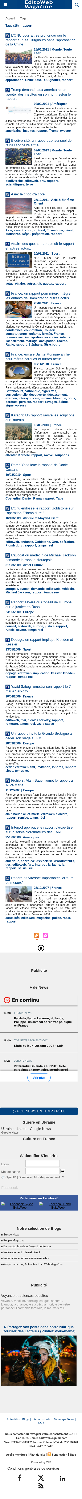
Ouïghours (52, 80)
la (49, 864)
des (8, 864)
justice (49, 626)
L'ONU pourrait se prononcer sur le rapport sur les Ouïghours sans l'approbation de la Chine (40, 39)
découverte (37, 394)
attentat (11, 455)
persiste (25, 402)
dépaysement (57, 394)
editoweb (31, 181)
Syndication (59, 1454)
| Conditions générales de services (32, 1468)
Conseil (49, 330)
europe (38, 626)
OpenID (10, 1177)
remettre (11, 723)
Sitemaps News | (65, 1419)
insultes (29, 130)
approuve (28, 861)
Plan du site (37, 1454)
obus (71, 398)
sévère (21, 629)
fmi (32, 767)
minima (46, 398)
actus (9, 283)
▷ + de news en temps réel (39, 1111)
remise (23, 817)
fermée (47, 333)
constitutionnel (16, 333)
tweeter (65, 130)
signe (9, 405)
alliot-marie (31, 814)
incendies (51, 337)
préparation (40, 234)
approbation (14, 80)
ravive (48, 455)
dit (39, 283)
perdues (11, 402)
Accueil (10, 18)
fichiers (61, 814)
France (59, 333)
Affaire (20, 283)
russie (10, 629)
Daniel (27, 498)
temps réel (37, 817)
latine (56, 864)
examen (11, 398)
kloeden (69, 673)
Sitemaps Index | (42, 1419)
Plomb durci (14, 545)
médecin (67, 588)
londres (57, 767)
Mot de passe (10, 1172)
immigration (34, 337)
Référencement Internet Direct (21, 1252)
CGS (41, 1422)
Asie (8, 230)
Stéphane (35, 344)
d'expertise (44, 861)
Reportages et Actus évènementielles (26, 1258)
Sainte (63, 402)
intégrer (65, 337)
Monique (59, 398)
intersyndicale (29, 398)
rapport (67, 80)
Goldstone (42, 542)
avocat (24, 588)
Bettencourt (14, 391)
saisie (22, 868)
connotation (33, 330)
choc (28, 230)
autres (31, 283)
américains (13, 130)
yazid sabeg (45, 723)
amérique (12, 861)
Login (5, 1164)
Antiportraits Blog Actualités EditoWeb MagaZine (32, 1264)
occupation (47, 341)
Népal (26, 234)
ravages (51, 402)
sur (30, 868)
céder (9, 767)
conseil (10, 626)
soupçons (61, 455)
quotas (48, 283)
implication (41, 673)
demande (38, 588)
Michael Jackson (17, 592)
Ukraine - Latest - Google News (26, 1129)
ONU (38, 80)
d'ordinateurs (64, 861)
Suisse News (11, 1234)
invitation (43, 767)
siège (9, 770)
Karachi (24, 455)
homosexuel (14, 337)
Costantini (13, 498)
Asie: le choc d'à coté (28, 194)
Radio (9, 344)
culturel (39, 230)
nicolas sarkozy (39, 720)
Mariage (31, 341)
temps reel (45, 545)
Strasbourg (52, 344)
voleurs (20, 405)
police (56, 918)
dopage (10, 673)
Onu (55, 542)
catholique (32, 391)
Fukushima (55, 230)
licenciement (14, 341)
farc (30, 864)
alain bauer (13, 814)
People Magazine (13, 1240)
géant (69, 230)
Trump (53, 130)
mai (23, 720)
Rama (37, 498)
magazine (43, 918)
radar (66, 918)
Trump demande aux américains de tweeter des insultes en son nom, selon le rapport (38, 94)
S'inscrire (25, 1177)
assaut (18, 230)
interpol (40, 864)
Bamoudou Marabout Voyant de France (27, 1246)
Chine (29, 80)
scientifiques (14, 184)
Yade (59, 498)
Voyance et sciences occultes (24, 1296)
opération (67, 542)
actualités (12, 918)
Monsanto (12, 234)
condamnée (13, 330)
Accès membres (16, 1454)
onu (42, 181)
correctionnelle (16, 394)
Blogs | (26, 1419)
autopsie (11, 588)
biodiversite (14, 181)
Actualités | (14, 1419)
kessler (56, 673)
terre (29, 184)
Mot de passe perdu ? (49, 1177)
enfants (34, 333)
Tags (23, 18)
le (63, 864)
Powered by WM (41, 1462)
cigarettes (49, 391)
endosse (27, 542)
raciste (62, 341)
